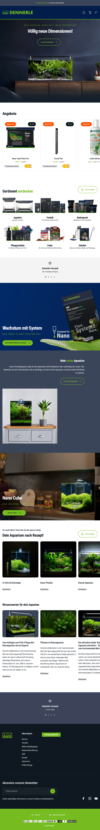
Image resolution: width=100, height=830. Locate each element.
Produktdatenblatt (12, 166)
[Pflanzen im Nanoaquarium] (58, 623)
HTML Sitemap (27, 765)
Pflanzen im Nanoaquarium (52, 642)
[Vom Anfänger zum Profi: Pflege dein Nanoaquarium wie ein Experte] (20, 623)
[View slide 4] (54, 277)
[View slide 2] (48, 277)
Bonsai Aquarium (85, 582)
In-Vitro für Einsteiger (11, 582)
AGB (23, 754)
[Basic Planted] (58, 559)
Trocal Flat (58, 158)
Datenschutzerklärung (29, 750)
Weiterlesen (6, 589)
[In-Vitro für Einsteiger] (20, 559)
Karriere (25, 739)
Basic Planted (46, 582)
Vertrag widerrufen (51, 735)
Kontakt (24, 758)
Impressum (26, 761)
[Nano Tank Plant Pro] (20, 137)
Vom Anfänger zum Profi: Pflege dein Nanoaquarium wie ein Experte (18, 644)
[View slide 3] (51, 277)
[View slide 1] (45, 277)
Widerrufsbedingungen (30, 747)
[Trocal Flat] (58, 137)
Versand (25, 743)
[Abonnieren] (52, 791)
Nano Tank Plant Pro (20, 158)
